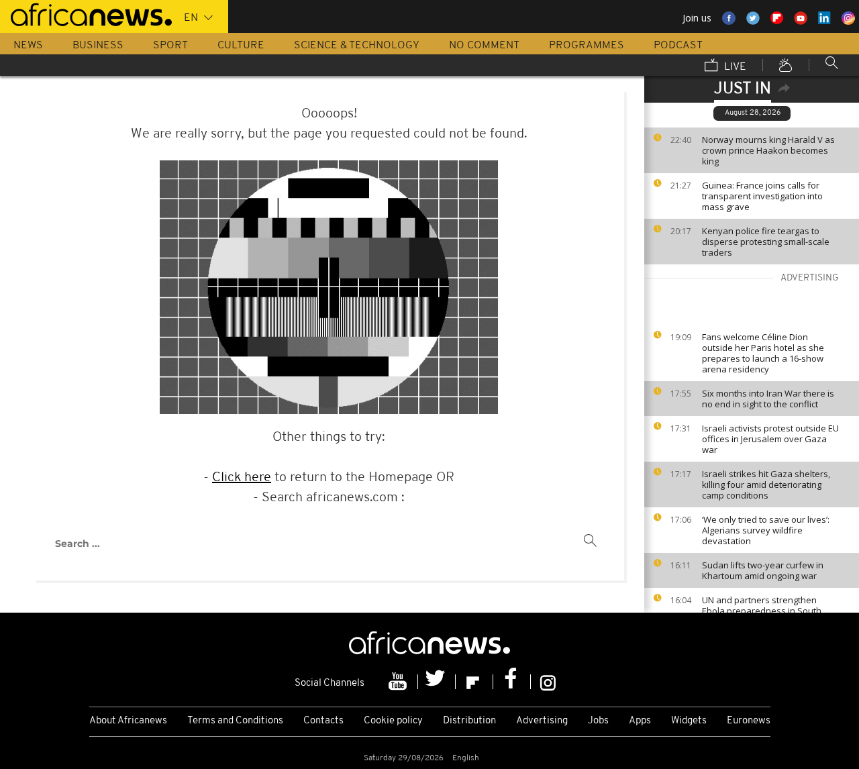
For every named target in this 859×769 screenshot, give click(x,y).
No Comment (484, 45)
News (28, 45)
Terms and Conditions (235, 721)
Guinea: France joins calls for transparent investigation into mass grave (762, 196)
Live (733, 67)
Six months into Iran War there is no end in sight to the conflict (768, 398)
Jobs (598, 721)
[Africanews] (86, 13)
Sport (170, 45)
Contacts (323, 721)
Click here (241, 477)
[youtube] (399, 681)
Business (97, 45)
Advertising (542, 721)
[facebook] (512, 681)
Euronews (748, 721)
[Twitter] (437, 681)
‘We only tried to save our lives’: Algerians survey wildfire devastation (765, 530)
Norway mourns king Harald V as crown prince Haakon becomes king (768, 150)
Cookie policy (393, 721)
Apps (640, 721)
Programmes (586, 45)
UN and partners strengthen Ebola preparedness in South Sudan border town (761, 611)
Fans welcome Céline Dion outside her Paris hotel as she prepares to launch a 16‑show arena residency (763, 352)
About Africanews (128, 721)
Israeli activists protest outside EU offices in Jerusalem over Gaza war (770, 439)
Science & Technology (356, 45)
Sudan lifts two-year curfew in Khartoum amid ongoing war (762, 570)
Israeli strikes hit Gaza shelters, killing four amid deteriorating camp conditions (766, 484)
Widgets (689, 721)
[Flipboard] (474, 681)
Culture (240, 45)
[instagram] (548, 681)
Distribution (469, 721)
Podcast (678, 45)
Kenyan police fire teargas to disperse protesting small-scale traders (765, 241)
